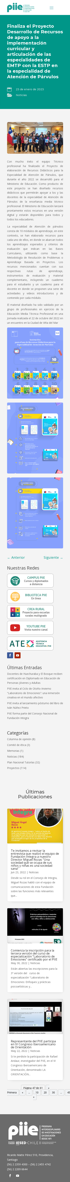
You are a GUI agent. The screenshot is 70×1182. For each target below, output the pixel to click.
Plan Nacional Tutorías (21, 762)
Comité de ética (16, 745)
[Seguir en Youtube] (18, 655)
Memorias (13, 750)
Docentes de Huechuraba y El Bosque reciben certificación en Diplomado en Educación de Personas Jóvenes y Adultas (34, 678)
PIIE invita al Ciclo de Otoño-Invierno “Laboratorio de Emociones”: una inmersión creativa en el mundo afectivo (33, 693)
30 (53, 1092)
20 (45, 1092)
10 (36, 1092)
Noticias (21, 95)
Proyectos (13, 768)
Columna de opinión (19, 739)
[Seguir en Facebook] (10, 655)
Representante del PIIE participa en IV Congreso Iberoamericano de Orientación (33, 1044)
